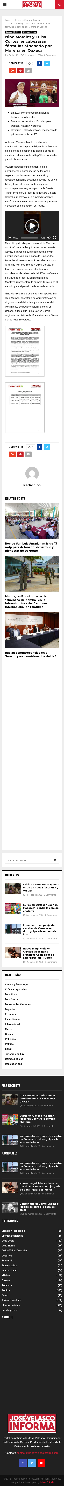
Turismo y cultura (15, 1054)
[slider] (29, 238)
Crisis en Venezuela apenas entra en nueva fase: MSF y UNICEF (41, 887)
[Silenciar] (49, 237)
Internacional (12, 1024)
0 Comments (50, 55)
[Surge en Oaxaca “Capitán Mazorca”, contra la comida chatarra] (13, 908)
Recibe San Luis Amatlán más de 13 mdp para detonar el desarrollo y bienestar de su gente (31, 547)
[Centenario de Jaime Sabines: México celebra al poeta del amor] (10, 1207)
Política (17, 32)
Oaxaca (9, 32)
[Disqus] (32, 707)
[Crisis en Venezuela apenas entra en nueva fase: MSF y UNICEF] (13, 888)
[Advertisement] (32, 1364)
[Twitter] (32, 1463)
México (9, 1029)
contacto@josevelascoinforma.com (38, 1453)
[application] (32, 226)
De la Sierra (11, 999)
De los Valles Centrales (18, 1004)
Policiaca (10, 1039)
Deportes (10, 1009)
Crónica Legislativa (16, 989)
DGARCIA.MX (47, 1482)
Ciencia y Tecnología (16, 984)
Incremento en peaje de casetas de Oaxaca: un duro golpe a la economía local (39, 930)
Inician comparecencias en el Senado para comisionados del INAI (31, 654)
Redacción (14, 55)
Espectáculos (12, 1019)
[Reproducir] (9, 237)
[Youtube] (41, 1463)
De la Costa (11, 994)
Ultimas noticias (29, 32)
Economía (11, 1014)
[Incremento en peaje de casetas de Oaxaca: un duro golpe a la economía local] (13, 929)
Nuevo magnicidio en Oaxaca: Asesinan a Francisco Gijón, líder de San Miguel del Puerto (38, 953)
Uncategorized (13, 1064)
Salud (8, 1049)
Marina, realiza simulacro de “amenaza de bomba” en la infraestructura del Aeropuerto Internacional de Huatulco (27, 602)
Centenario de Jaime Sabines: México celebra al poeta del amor (39, 1206)
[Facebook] (23, 1463)
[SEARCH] (55, 860)
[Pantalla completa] (54, 237)
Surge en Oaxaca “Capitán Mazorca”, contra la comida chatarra (41, 908)
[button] (32, 226)
